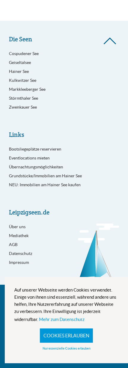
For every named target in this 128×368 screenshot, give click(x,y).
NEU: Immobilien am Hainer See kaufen (45, 184)
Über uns (17, 226)
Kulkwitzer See (22, 80)
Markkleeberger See (27, 89)
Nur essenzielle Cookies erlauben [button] (66, 348)
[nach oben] (110, 40)
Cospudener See (24, 53)
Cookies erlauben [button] (66, 335)
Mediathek (19, 235)
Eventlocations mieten (29, 158)
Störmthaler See (23, 98)
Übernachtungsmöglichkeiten (36, 167)
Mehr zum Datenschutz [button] (62, 319)
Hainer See (19, 71)
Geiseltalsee (20, 62)
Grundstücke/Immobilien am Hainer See (45, 175)
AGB (13, 244)
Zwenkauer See (23, 107)
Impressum (19, 262)
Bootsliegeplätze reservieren (35, 149)
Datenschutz (20, 253)
